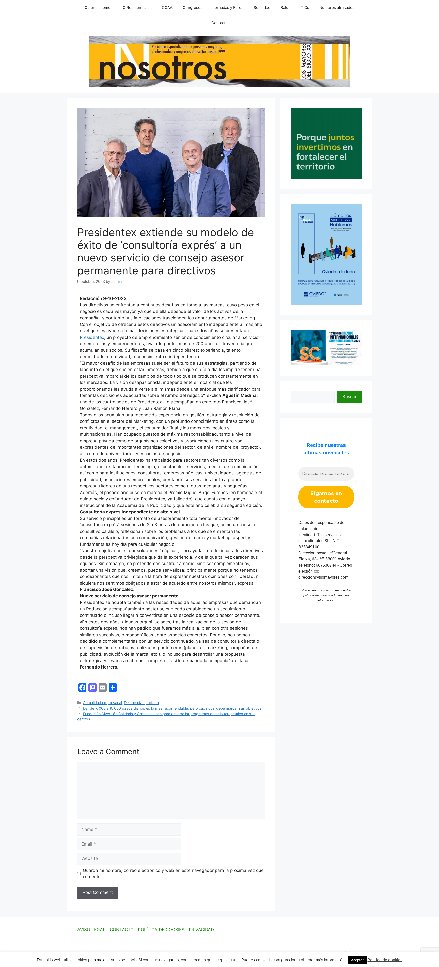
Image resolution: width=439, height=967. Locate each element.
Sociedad (262, 7)
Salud (285, 7)
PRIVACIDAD (201, 929)
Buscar (349, 396)
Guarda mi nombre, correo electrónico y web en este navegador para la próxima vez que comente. (173, 874)
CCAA (167, 7)
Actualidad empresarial (102, 702)
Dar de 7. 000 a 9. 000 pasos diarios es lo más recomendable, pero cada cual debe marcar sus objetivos (172, 708)
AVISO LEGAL (91, 929)
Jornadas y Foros (228, 7)
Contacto (219, 22)
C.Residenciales (137, 7)
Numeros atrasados (336, 7)
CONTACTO (122, 929)
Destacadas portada (141, 702)
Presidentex (92, 337)
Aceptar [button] (357, 960)
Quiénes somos (99, 7)
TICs (305, 7)
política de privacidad (319, 595)
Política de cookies (385, 959)
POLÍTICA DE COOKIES (161, 929)
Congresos (192, 7)
